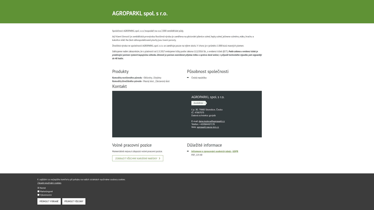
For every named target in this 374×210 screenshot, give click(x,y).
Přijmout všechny (73, 201)
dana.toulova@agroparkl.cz (212, 121)
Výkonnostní (46, 195)
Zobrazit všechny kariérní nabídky (136, 158)
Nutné (43, 188)
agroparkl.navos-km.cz (208, 127)
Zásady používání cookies (49, 183)
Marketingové (46, 191)
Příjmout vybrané (49, 201)
